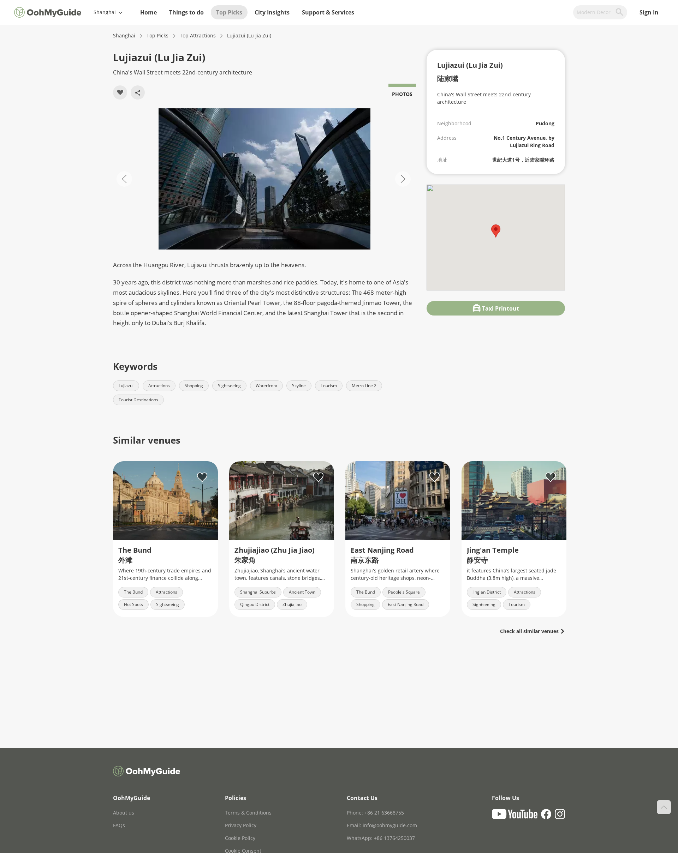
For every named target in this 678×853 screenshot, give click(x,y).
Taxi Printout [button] (500, 308)
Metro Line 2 (364, 386)
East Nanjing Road (405, 604)
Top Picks (229, 12)
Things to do (186, 12)
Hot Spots (133, 604)
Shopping (194, 386)
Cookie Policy (240, 838)
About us (123, 812)
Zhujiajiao (292, 604)
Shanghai (124, 35)
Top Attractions (198, 35)
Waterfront (266, 386)
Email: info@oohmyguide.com (382, 825)
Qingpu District (254, 604)
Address (447, 137)
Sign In (649, 12)
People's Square (404, 592)
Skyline (299, 386)
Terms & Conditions (248, 812)
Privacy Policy (240, 825)
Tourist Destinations (138, 400)
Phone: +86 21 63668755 (375, 812)
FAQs (119, 825)
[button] (264, 179)
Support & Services (328, 12)
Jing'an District (486, 592)
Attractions (159, 386)
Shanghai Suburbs (258, 592)
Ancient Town (302, 592)
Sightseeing (229, 386)
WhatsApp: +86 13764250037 (381, 838)
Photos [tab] (402, 94)
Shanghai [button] (105, 12)
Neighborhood (454, 123)
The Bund (133, 592)
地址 (442, 159)
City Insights (272, 12)
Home (148, 12)
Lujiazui (126, 386)
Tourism (329, 386)
